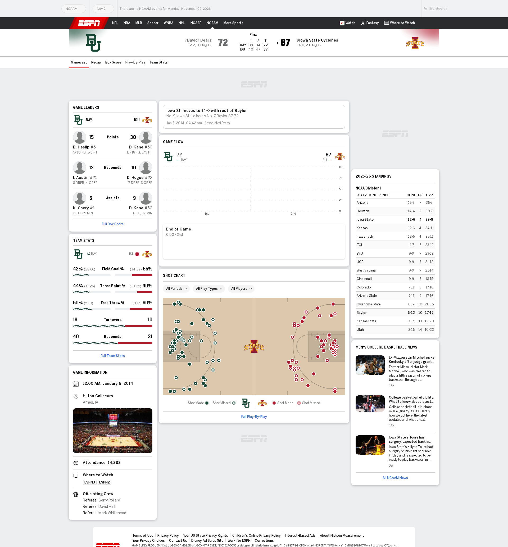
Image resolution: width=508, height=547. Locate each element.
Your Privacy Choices (148, 541)
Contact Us (178, 541)
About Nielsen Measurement (342, 535)
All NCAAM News (395, 478)
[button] (422, 23)
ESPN (89, 23)
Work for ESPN (239, 541)
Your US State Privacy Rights (205, 535)
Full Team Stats (113, 356)
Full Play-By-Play (254, 417)
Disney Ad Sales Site (207, 541)
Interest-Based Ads (300, 535)
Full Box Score (113, 224)
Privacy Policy (168, 535)
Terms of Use (142, 535)
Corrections (264, 541)
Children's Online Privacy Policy (256, 535)
